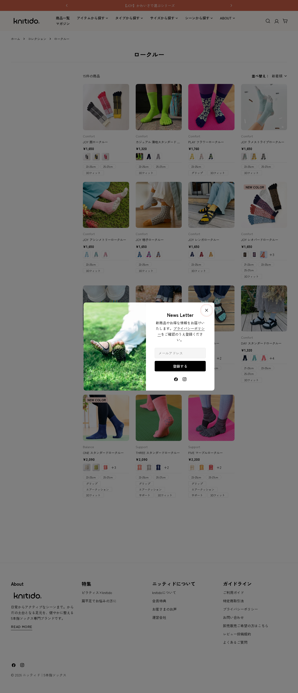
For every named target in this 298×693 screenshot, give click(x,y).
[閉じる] (206, 310)
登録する (180, 366)
